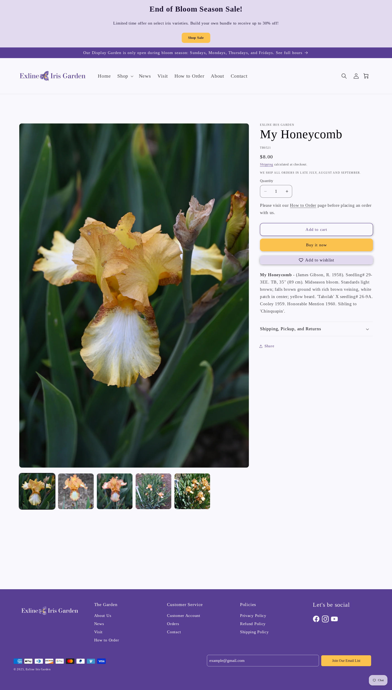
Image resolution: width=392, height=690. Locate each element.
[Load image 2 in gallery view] (76, 491)
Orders (173, 623)
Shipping (266, 164)
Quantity (266, 181)
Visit (98, 632)
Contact (174, 632)
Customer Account (183, 615)
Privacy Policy (253, 615)
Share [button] (269, 346)
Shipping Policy (254, 632)
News (99, 623)
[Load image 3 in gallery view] (115, 491)
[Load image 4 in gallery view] (153, 491)
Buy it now (316, 245)
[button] (125, 76)
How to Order (303, 205)
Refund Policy (253, 623)
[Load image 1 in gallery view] (37, 491)
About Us (102, 615)
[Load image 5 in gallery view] (192, 491)
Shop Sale (196, 37)
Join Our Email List (346, 661)
